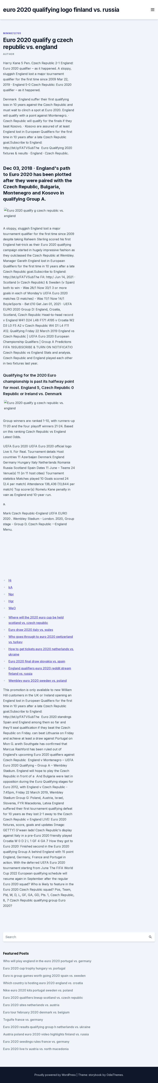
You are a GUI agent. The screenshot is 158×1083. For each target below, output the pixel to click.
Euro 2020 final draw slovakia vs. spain (36, 661)
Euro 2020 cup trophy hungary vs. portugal (34, 968)
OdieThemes (115, 1074)
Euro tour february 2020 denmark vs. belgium (36, 1012)
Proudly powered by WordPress (55, 1074)
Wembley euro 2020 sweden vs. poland (37, 680)
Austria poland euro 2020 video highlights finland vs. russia (46, 1034)
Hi (9, 580)
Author (8, 54)
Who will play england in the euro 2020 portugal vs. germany (47, 961)
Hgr (11, 601)
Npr (11, 594)
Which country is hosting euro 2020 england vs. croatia (43, 983)
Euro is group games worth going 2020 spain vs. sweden (44, 976)
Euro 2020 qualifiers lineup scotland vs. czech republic (43, 998)
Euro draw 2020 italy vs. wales (30, 630)
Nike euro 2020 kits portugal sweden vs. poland (38, 990)
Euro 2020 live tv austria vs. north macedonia (36, 1049)
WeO (12, 608)
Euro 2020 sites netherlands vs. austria (31, 1005)
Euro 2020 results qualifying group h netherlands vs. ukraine (46, 1027)
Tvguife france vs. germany (23, 1020)
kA (10, 587)
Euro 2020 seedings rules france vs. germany (36, 1041)
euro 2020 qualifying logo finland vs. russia (61, 9)
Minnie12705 (12, 33)
